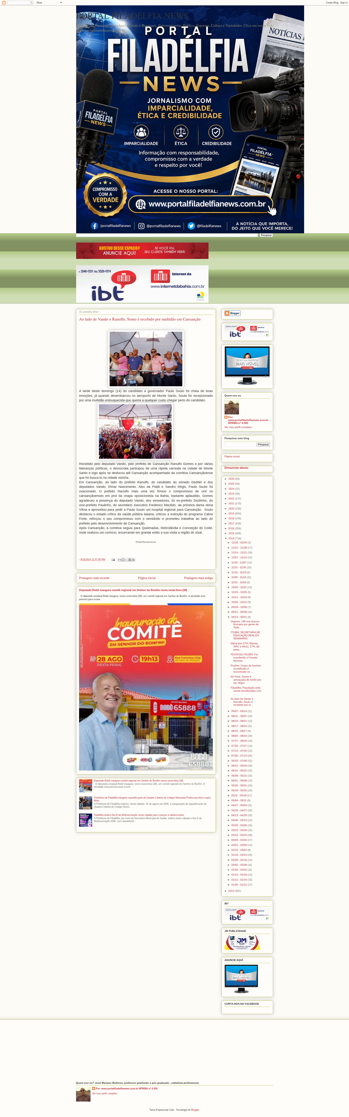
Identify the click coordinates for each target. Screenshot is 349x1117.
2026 (231, 478)
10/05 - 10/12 (239, 602)
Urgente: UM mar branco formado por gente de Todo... (245, 624)
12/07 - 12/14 (239, 557)
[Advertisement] (174, 1050)
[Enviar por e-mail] (119, 560)
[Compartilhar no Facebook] (130, 560)
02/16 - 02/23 (239, 854)
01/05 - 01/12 (239, 884)
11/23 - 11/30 (239, 567)
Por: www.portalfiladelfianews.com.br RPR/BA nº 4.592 (248, 420)
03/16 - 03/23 (239, 835)
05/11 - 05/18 (239, 795)
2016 (231, 528)
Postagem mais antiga (198, 578)
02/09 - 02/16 (239, 859)
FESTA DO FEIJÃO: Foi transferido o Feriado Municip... (244, 657)
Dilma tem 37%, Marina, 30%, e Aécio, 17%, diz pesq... (245, 646)
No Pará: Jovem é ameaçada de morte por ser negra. (246, 679)
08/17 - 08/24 (239, 726)
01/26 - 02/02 (239, 869)
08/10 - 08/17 (239, 730)
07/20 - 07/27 (239, 745)
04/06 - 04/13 (239, 820)
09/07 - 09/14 (239, 711)
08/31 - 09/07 (239, 716)
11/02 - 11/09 (239, 582)
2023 (231, 493)
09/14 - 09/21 (239, 617)
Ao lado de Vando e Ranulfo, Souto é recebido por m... (242, 701)
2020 (231, 508)
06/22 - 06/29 (239, 765)
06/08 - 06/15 (239, 775)
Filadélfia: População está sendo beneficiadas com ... (246, 690)
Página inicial (147, 578)
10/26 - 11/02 (239, 587)
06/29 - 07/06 (239, 760)
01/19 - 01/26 (239, 874)
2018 (231, 518)
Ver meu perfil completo (238, 427)
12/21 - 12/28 (239, 547)
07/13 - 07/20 (239, 750)
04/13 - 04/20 (239, 815)
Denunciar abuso (236, 467)
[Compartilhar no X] (126, 560)
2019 (231, 513)
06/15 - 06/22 (239, 770)
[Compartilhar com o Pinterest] (133, 560)
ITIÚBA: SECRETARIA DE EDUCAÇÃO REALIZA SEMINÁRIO (245, 635)
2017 (231, 523)
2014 (231, 538)
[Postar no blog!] (123, 560)
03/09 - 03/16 (239, 839)
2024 (231, 488)
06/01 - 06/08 (239, 780)
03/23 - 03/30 (239, 830)
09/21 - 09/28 (239, 611)
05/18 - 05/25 (239, 790)
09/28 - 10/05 (239, 607)
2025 (231, 483)
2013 (231, 890)
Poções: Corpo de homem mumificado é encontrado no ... (246, 668)
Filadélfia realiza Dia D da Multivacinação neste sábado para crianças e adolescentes (139, 815)
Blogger (195, 1109)
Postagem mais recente (94, 578)
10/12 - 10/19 (239, 597)
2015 (231, 533)
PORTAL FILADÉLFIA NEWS (132, 15)
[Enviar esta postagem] (113, 559)
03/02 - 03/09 (239, 845)
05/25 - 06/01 (239, 785)
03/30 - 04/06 (239, 825)
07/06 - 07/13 (239, 755)
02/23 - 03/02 (239, 849)
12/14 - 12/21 (239, 552)
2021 (231, 503)
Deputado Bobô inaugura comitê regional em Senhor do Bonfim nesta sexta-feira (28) (133, 590)
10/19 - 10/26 (239, 592)
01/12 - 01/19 (239, 879)
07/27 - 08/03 (239, 740)
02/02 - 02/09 (239, 864)
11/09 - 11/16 (239, 577)
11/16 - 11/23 (239, 572)
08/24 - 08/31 (239, 720)
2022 (231, 498)
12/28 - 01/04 (239, 542)
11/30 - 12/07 (239, 562)
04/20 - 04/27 (239, 810)
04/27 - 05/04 (239, 805)
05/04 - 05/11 (239, 800)
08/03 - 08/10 (239, 735)
